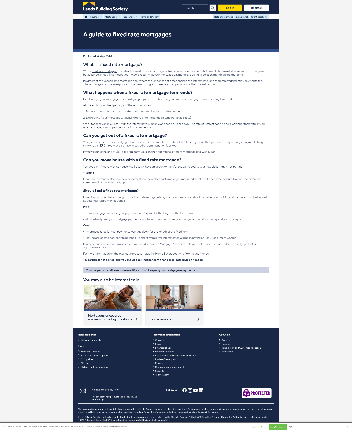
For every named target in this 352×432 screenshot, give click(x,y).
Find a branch (241, 16)
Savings (94, 16)
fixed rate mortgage (104, 71)
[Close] (348, 427)
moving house (119, 166)
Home (86, 16)
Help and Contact (223, 16)
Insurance (128, 16)
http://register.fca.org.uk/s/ (154, 420)
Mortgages (111, 16)
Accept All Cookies (277, 427)
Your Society (257, 16)
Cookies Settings (258, 427)
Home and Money (149, 16)
